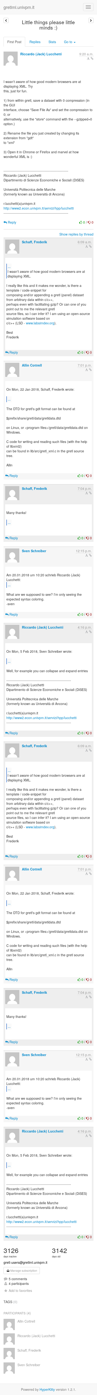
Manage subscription (23, 1270)
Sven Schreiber (34, 550)
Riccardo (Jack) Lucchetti (41, 54)
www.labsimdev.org (40, 323)
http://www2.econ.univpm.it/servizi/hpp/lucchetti (39, 208)
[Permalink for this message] (92, 58)
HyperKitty (47, 1389)
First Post (14, 41)
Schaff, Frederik (34, 242)
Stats (52, 41)
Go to (68, 41)
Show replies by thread (76, 234)
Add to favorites (20, 1290)
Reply (11, 222)
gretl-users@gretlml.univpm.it (25, 1262)
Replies (34, 41)
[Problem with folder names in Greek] (6, 20)
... (9, 266)
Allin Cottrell (32, 365)
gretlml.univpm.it (19, 7)
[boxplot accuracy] (91, 20)
